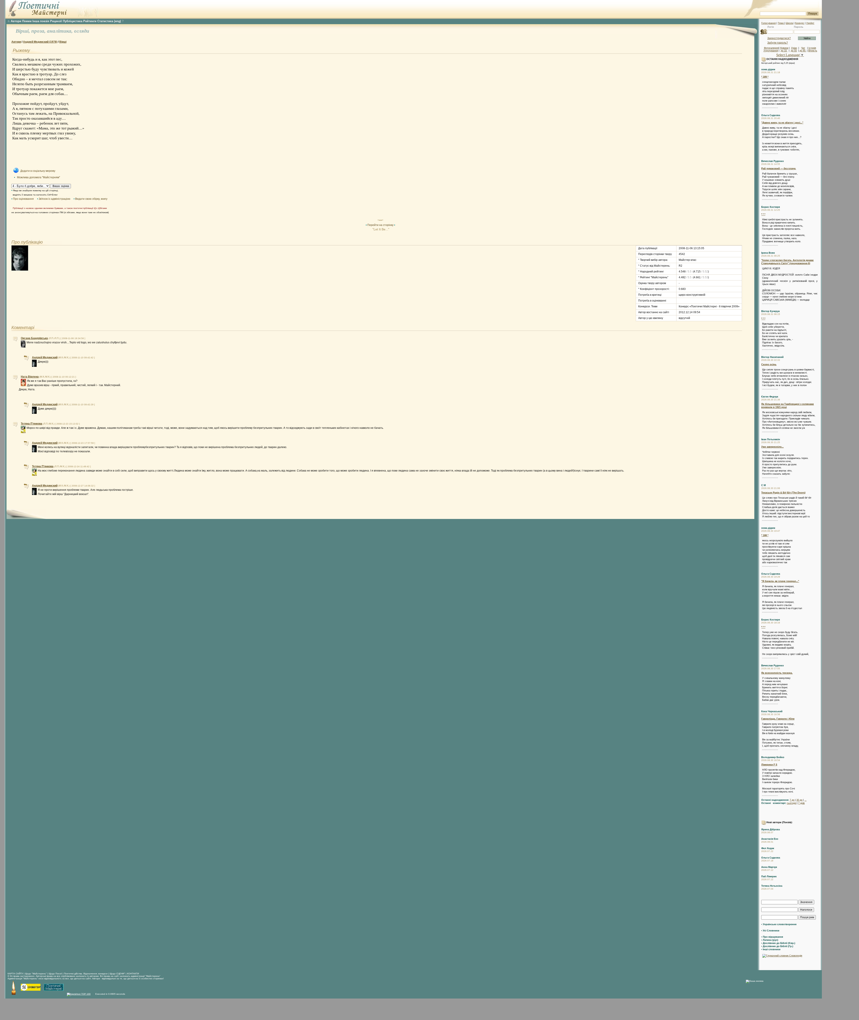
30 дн (799, 800)
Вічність (812, 50)
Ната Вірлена (30, 376)
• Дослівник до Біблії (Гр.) (777, 946)
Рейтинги (89, 21)
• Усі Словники (770, 930)
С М (763, 485)
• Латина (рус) (769, 940)
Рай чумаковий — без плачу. (778, 168)
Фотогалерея (771, 48)
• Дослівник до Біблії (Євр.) (778, 943)
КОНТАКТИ (133, 973)
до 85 (802, 50)
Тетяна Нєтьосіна (771, 885)
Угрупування (770, 50)
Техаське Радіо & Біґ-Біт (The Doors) (783, 492)
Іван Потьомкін (770, 439)
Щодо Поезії (56, 973)
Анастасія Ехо (769, 838)
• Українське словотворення (778, 924)
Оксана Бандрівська (34, 338)
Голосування (768, 23)
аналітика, (60, 31)
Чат (803, 48)
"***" (380, 221)
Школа (789, 23)
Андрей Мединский (44, 357)
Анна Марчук (769, 867)
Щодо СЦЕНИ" (117, 973)
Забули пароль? (777, 42)
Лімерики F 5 (769, 764)
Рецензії (56, 21)
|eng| (117, 21)
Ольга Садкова (770, 115)
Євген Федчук (769, 396)
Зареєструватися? (779, 38)
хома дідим (768, 69)
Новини (784, 48)
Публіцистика (72, 21)
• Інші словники (770, 949)
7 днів (801, 803)
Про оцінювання (23, 198)
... (805, 800)
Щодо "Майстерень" (36, 973)
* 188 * (764, 535)
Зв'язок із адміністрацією (54, 198)
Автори (16, 21)
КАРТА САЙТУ (15, 973)
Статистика (105, 21)
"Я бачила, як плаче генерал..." (780, 581)
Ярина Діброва (770, 829)
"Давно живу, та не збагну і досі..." (782, 122)
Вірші (62, 41)
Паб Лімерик (769, 876)
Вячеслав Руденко (772, 161)
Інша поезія (40, 21)
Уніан (794, 48)
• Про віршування (772, 936)
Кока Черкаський (771, 711)
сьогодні (791, 803)
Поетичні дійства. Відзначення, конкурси (86, 973)
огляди (81, 31)
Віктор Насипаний (772, 357)
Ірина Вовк (768, 252)
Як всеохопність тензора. (777, 673)
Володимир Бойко (772, 757)
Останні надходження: (775, 800)
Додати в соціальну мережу (37, 170)
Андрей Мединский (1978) (40, 41)
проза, (39, 31)
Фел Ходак (767, 848)
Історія (812, 48)
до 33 (784, 50)
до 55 (794, 50)
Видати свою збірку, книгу (91, 198)
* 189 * (764, 76)
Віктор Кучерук (770, 311)
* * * (763, 214)
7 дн (792, 800)
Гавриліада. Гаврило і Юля (777, 718)
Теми (781, 23)
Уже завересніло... (772, 446)
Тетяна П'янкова (31, 423)
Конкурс (799, 23)
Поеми (27, 21)
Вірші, (23, 31)
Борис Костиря (770, 207)
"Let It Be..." (380, 229)
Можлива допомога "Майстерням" (38, 177)
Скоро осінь (768, 364)
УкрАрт (810, 23)
